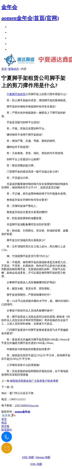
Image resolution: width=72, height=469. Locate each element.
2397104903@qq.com (27, 405)
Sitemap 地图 (43, 457)
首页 (4, 68)
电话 (4, 422)
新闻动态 (13, 68)
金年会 (9, 7)
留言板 (5, 426)
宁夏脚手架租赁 (16, 94)
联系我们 (6, 429)
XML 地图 (28, 457)
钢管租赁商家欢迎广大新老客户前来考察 (34, 380)
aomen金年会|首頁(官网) (30, 18)
